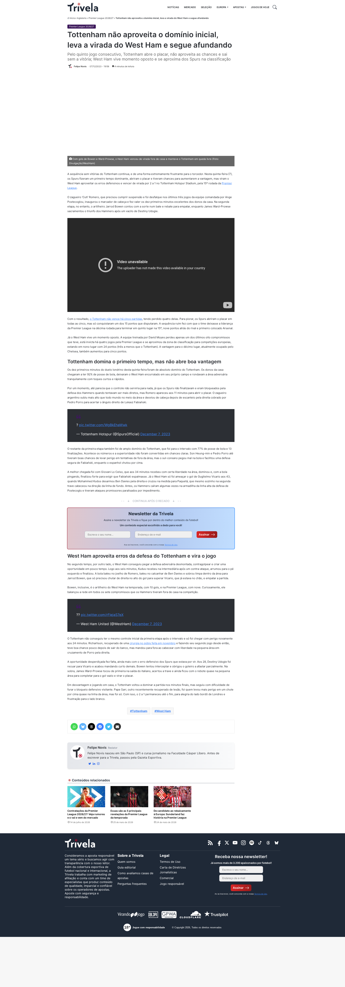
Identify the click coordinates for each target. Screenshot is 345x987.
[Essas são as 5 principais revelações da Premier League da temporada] (129, 796)
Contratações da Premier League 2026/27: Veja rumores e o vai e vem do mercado (86, 814)
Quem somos (126, 861)
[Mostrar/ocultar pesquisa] (275, 7)
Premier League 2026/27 (101, 18)
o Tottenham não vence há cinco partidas (116, 319)
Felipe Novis (97, 747)
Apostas (238, 7)
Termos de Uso (171, 545)
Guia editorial (127, 867)
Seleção (206, 7)
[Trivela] (82, 7)
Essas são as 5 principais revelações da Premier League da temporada (129, 814)
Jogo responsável (172, 884)
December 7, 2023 (155, 434)
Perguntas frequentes (132, 884)
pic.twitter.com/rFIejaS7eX (102, 615)
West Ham (163, 711)
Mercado (190, 7)
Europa (221, 7)
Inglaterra (81, 18)
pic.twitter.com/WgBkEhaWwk (103, 425)
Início (72, 18)
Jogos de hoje (260, 7)
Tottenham (139, 711)
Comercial (167, 878)
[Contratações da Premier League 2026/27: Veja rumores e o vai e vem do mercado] (86, 796)
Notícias (173, 7)
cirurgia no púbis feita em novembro (153, 643)
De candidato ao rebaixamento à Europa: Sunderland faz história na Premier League (172, 814)
